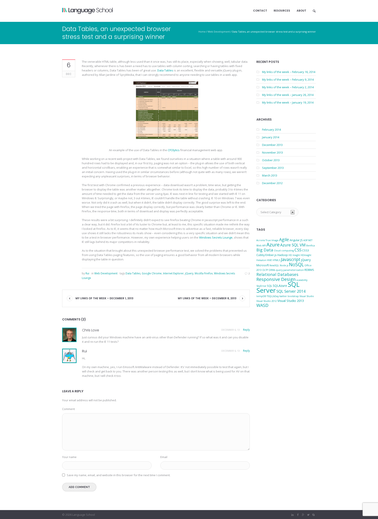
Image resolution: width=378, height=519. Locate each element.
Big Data (264, 250)
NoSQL (296, 264)
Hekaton (261, 260)
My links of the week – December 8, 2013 (207, 298)
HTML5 (276, 260)
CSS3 (305, 250)
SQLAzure (280, 285)
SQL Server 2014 (291, 291)
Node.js (284, 265)
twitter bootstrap (289, 296)
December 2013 (272, 145)
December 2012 (272, 183)
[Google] (303, 515)
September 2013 (273, 168)
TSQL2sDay (273, 296)
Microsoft (262, 265)
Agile (284, 239)
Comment (68, 409)
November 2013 (272, 152)
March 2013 (269, 175)
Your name (69, 457)
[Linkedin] (292, 515)
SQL (269, 286)
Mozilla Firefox (204, 273)
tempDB (261, 296)
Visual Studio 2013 (290, 300)
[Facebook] (297, 515)
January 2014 (270, 137)
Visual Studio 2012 (266, 301)
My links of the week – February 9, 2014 (288, 79)
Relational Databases (277, 274)
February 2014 (271, 129)
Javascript (290, 259)
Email (163, 457)
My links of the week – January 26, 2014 (287, 95)
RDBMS (309, 270)
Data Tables (165, 70)
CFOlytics (174, 150)
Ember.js (271, 255)
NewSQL (274, 265)
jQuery (189, 273)
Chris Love (90, 330)
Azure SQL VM (293, 244)
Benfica (310, 245)
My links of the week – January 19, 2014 (287, 102)
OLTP (265, 270)
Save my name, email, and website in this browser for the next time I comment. (118, 475)
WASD (262, 305)
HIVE (269, 260)
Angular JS (296, 240)
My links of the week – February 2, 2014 (288, 87)
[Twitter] (308, 515)
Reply (246, 330)
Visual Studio (306, 296)
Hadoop (282, 255)
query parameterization (290, 270)
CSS (297, 250)
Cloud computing (284, 250)
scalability (301, 280)
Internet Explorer (173, 273)
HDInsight (306, 255)
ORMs (272, 270)
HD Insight (294, 255)
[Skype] (313, 515)
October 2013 (271, 160)
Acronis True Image (267, 240)
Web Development (219, 31)
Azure (273, 244)
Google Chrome (152, 273)
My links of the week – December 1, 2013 (104, 298)
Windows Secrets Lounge (216, 237)
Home (202, 31)
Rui (84, 351)
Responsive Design (276, 279)
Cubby (260, 255)
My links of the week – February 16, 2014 (288, 72)
